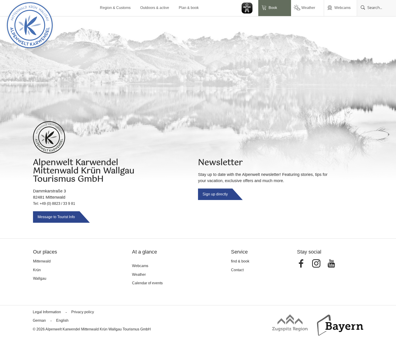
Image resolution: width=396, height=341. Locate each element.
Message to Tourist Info (56, 217)
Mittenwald (42, 261)
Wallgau (39, 278)
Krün (37, 270)
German (39, 320)
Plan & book (189, 8)
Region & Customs (115, 8)
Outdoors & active (154, 8)
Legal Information (47, 312)
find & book (240, 261)
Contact (237, 270)
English (62, 320)
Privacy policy (82, 312)
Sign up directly (215, 194)
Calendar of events (147, 283)
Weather (308, 8)
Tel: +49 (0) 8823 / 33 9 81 (54, 204)
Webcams (342, 8)
